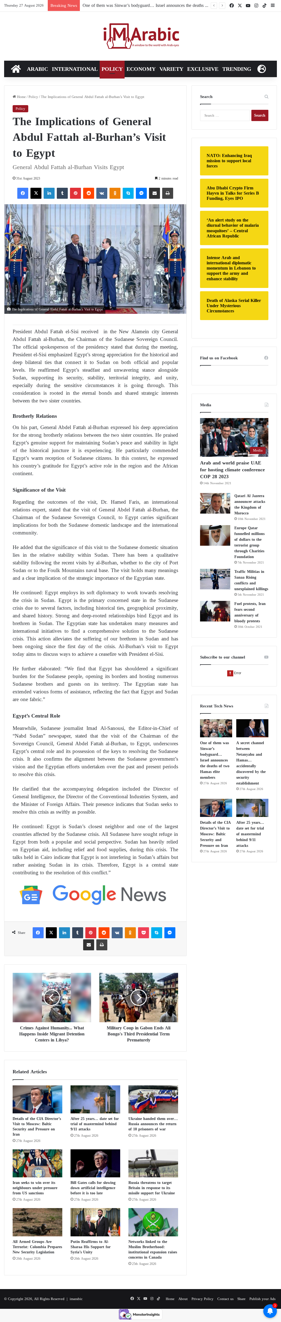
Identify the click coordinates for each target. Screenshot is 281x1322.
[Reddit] (88, 193)
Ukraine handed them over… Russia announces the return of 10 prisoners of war (153, 1124)
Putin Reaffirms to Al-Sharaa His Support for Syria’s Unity (91, 1247)
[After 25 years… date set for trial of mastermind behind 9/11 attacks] (95, 1099)
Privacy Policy (202, 1298)
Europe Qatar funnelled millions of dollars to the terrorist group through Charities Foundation (249, 542)
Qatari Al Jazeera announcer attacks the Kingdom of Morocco (249, 504)
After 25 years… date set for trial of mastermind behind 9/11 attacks (95, 1124)
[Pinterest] (75, 193)
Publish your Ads (262, 1298)
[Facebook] (22, 193)
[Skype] (128, 193)
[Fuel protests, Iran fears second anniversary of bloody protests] (215, 611)
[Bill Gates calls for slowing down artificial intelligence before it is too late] (95, 1163)
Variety (171, 69)
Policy (112, 69)
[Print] (167, 193)
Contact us (225, 1298)
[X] (35, 193)
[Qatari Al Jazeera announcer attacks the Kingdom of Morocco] (215, 503)
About (183, 1298)
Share (241, 1298)
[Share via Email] (154, 193)
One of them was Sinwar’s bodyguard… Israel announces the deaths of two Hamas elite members (214, 760)
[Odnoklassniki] (114, 193)
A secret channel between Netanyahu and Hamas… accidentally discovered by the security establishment (251, 763)
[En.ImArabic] (141, 36)
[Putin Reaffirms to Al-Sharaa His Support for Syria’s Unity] (95, 1222)
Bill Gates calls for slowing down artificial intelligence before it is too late (93, 1188)
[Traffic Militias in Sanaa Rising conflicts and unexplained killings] (215, 579)
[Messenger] (141, 193)
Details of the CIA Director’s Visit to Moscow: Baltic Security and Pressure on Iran (37, 1126)
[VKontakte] (101, 193)
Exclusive (202, 69)
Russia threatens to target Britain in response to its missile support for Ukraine (151, 1188)
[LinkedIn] (49, 193)
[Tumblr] (62, 193)
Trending (236, 69)
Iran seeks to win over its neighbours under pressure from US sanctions (35, 1188)
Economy (141, 69)
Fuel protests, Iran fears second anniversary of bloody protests (250, 612)
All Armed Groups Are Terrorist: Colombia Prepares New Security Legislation (37, 1247)
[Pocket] (143, 932)
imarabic (76, 1298)
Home (21, 96)
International (75, 69)
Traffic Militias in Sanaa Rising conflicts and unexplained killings (251, 580)
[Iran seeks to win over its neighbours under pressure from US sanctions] (37, 1163)
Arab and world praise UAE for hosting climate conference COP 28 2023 (232, 469)
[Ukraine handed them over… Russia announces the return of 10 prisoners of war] (153, 1099)
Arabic (37, 69)
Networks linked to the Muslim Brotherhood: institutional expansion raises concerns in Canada (152, 1249)
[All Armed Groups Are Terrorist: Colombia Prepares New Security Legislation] (37, 1222)
